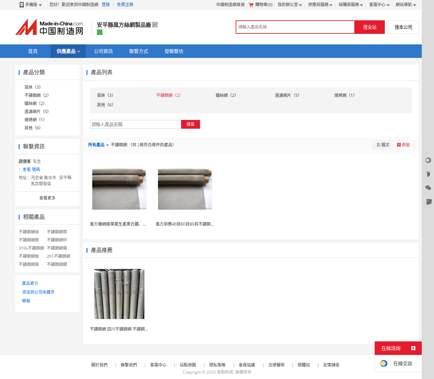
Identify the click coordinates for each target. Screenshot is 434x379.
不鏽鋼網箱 (57, 248)
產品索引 (30, 283)
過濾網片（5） (37, 111)
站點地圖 (188, 365)
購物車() (264, 4)
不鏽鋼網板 (29, 256)
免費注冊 (125, 4)
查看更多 (47, 198)
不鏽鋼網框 (29, 240)
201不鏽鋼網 (58, 256)
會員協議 (247, 365)
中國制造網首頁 (230, 4)
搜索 (190, 124)
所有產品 (96, 145)
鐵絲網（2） (35, 103)
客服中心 (377, 4)
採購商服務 (349, 4)
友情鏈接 (331, 365)
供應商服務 (318, 4)
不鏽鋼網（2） (37, 95)
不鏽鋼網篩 (57, 264)
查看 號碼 (31, 169)
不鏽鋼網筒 (57, 232)
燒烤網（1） (35, 120)
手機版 (31, 4)
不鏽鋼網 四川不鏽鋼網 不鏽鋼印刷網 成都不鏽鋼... (135, 329)
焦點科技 (225, 372)
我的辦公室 (288, 4)
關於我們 (99, 365)
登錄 (106, 4)
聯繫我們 (129, 365)
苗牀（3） (33, 87)
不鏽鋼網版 (29, 264)
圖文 (385, 145)
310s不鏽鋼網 (31, 248)
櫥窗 (406, 145)
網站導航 (404, 4)
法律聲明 (276, 365)
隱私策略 (217, 365)
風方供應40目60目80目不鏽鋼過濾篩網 (191, 224)
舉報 (26, 301)
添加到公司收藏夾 (38, 292)
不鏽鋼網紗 (57, 240)
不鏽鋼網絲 (29, 232)
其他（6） (33, 128)
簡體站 (304, 365)
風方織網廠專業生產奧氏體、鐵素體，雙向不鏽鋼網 (136, 224)
